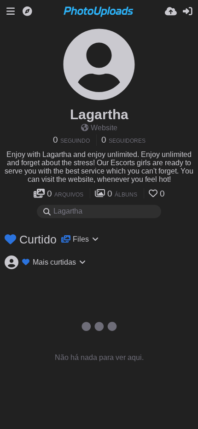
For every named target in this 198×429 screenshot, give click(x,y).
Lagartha (99, 114)
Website (104, 128)
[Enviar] (171, 11)
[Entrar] (187, 11)
